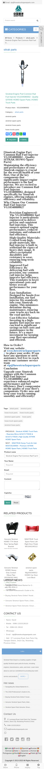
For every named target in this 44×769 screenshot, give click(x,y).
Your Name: (9, 461)
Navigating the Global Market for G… (19, 585)
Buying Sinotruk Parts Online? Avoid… (20, 595)
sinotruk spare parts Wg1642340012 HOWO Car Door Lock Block (31, 572)
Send (8, 503)
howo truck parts (11, 413)
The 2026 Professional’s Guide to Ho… (20, 590)
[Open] (41, 36)
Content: (8, 479)
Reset (16, 503)
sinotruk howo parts (12, 425)
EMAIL (24, 140)
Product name (10, 452)
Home (9, 38)
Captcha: (8, 493)
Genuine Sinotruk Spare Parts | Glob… (20, 601)
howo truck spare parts (13, 421)
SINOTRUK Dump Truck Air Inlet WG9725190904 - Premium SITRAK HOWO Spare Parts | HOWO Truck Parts (21, 445)
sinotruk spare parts (12, 417)
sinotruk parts (26, 408)
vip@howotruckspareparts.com (24, 634)
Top (38, 767)
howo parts (26, 417)
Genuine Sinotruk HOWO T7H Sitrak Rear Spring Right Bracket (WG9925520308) (11, 544)
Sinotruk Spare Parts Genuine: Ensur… (20, 606)
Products (19, 38)
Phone (16, 767)
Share (5, 767)
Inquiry (27, 767)
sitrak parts (30, 38)
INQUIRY (12, 140)
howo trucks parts (26, 413)
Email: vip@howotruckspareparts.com (19, 2)
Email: (6, 470)
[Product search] (37, 20)
